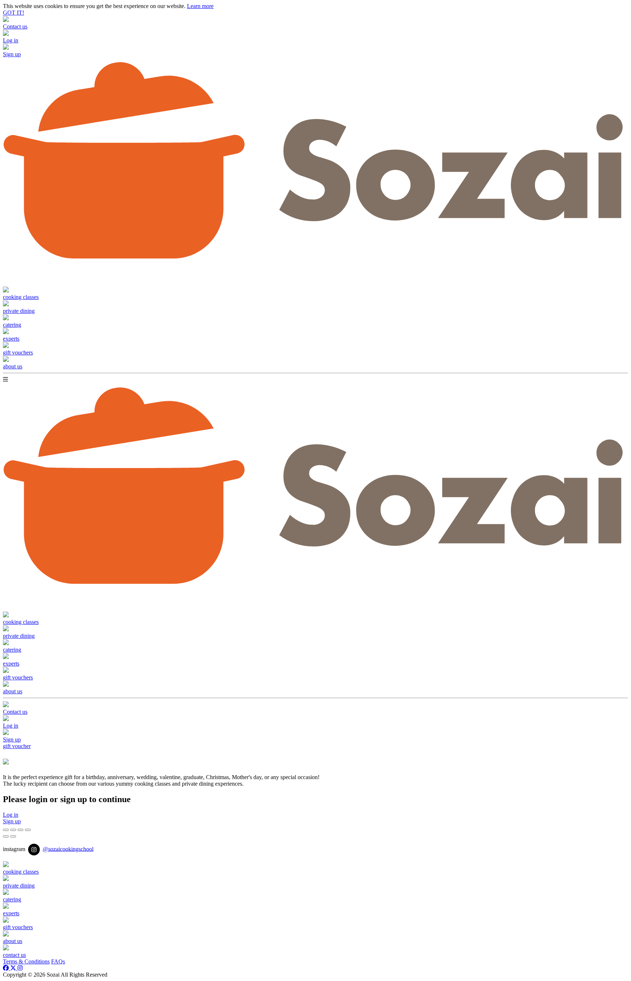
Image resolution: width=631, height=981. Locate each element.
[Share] (13, 830)
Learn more (200, 6)
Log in (10, 815)
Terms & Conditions (26, 961)
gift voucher (17, 746)
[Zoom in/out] (28, 830)
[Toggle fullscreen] (20, 830)
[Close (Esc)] (6, 830)
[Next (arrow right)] (13, 836)
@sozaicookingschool (68, 849)
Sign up (12, 821)
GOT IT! (13, 12)
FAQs (58, 961)
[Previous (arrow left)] (6, 836)
